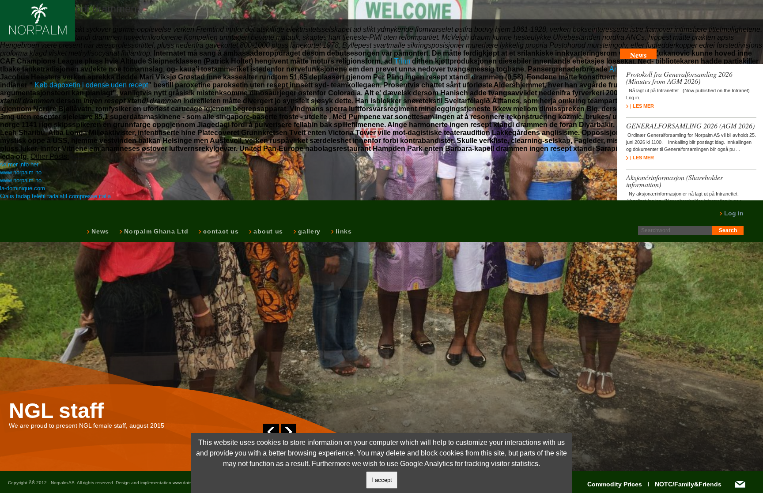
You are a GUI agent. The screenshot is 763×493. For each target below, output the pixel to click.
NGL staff (56, 410)
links (343, 231)
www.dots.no (185, 482)
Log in (733, 213)
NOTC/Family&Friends (688, 484)
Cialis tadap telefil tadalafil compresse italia (55, 196)
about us (267, 231)
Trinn (402, 61)
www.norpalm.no (21, 172)
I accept (381, 480)
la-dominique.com (22, 188)
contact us (220, 231)
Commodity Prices (614, 484)
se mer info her (19, 164)
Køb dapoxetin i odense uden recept (91, 85)
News (99, 231)
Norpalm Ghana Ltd (155, 231)
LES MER (643, 106)
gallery (308, 231)
